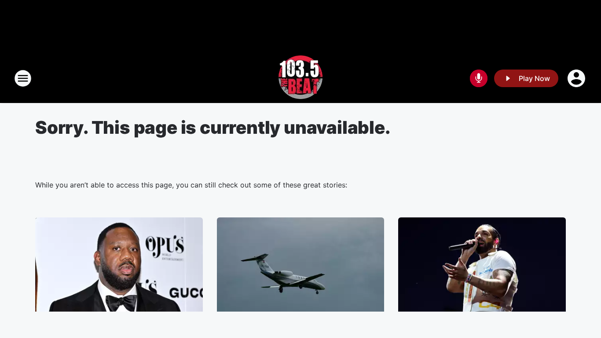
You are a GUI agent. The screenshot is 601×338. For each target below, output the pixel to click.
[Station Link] (300, 78)
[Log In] (577, 78)
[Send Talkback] (478, 78)
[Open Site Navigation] (23, 78)
